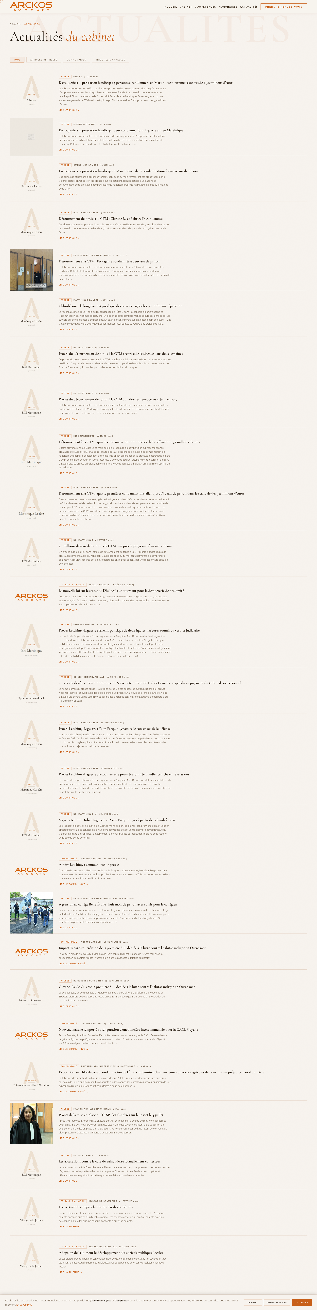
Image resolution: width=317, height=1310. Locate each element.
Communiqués (76, 60)
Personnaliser (277, 1302)
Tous (17, 60)
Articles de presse (43, 60)
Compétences (205, 6)
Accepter (302, 1302)
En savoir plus (24, 1304)
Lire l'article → (69, 110)
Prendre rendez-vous (283, 6)
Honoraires (228, 6)
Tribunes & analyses (110, 60)
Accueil (171, 6)
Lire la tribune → (70, 1226)
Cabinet (186, 6)
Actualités (249, 6)
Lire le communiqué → (73, 884)
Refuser (253, 1302)
